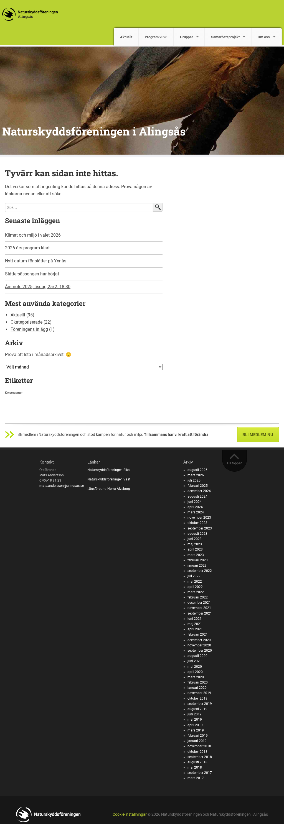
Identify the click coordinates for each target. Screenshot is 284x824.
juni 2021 (194, 619)
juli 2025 (194, 480)
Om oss (264, 37)
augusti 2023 (197, 534)
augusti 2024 (197, 496)
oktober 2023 (197, 523)
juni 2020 (194, 661)
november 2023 (199, 518)
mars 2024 (195, 512)
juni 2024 (194, 502)
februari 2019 (197, 736)
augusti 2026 (197, 470)
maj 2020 (194, 667)
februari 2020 (197, 682)
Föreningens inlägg (29, 329)
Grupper (186, 37)
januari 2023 (197, 565)
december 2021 (199, 603)
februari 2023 (197, 560)
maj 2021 (194, 624)
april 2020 (195, 672)
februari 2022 (197, 597)
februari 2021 (197, 634)
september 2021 (199, 613)
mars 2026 (195, 475)
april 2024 (195, 507)
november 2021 (199, 608)
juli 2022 (194, 576)
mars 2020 (195, 677)
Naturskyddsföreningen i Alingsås (94, 131)
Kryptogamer (14, 393)
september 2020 (199, 650)
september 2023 (199, 528)
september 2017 (199, 773)
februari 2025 (197, 486)
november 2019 (199, 693)
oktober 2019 (197, 698)
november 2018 (199, 746)
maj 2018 (194, 767)
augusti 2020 (197, 656)
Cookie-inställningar (130, 814)
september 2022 (199, 571)
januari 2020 (197, 688)
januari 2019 (197, 741)
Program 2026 (156, 37)
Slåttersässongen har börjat (32, 274)
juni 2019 (194, 714)
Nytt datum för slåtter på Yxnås (35, 260)
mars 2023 (195, 555)
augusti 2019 (197, 709)
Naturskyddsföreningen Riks (108, 470)
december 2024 (199, 491)
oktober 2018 (197, 752)
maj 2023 (194, 544)
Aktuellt (126, 37)
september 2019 (199, 704)
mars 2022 (195, 592)
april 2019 (195, 725)
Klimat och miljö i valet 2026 (33, 235)
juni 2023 (194, 539)
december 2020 (199, 640)
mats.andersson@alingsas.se (61, 486)
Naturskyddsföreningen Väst (108, 479)
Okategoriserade (26, 322)
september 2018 (199, 757)
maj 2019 (194, 719)
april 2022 (195, 587)
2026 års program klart (27, 247)
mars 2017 (195, 778)
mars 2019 (195, 730)
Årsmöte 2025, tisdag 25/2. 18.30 (37, 286)
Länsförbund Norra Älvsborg (108, 489)
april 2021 (195, 629)
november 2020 (199, 645)
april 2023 (195, 549)
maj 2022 (194, 582)
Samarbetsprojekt (225, 37)
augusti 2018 (197, 762)
